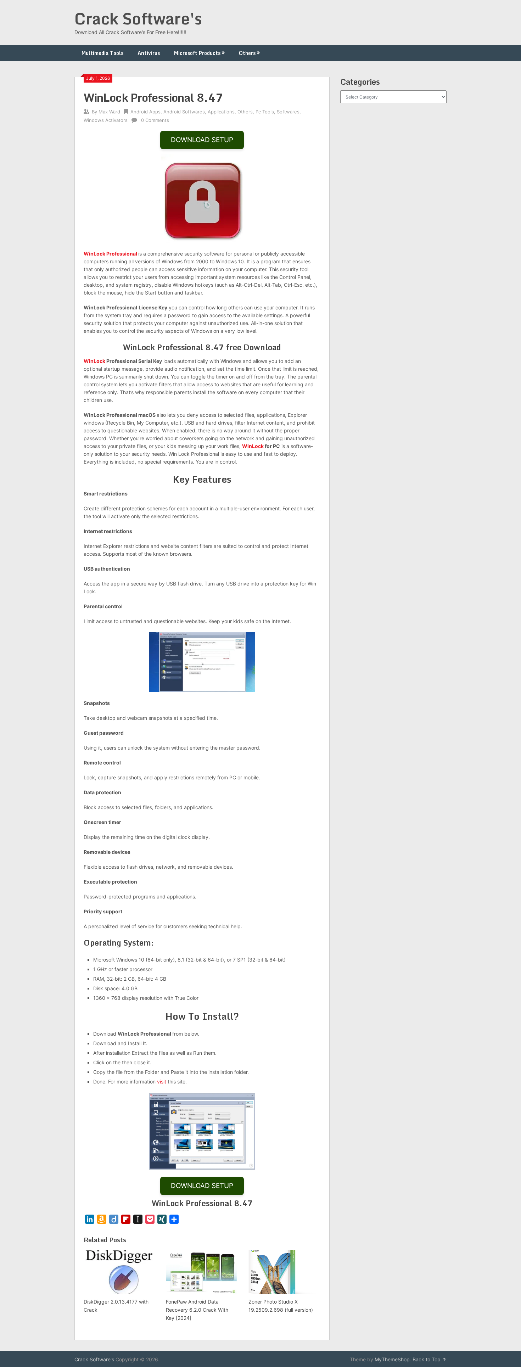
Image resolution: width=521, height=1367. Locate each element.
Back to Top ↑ (430, 1359)
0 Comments (155, 120)
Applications (221, 111)
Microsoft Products (197, 53)
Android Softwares (184, 111)
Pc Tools (265, 111)
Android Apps (145, 111)
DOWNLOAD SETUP (202, 140)
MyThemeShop (392, 1359)
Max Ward (109, 111)
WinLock (94, 361)
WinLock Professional (111, 254)
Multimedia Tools (102, 53)
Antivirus (149, 53)
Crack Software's (138, 18)
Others (247, 53)
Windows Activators (106, 120)
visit (161, 1082)
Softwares (288, 111)
